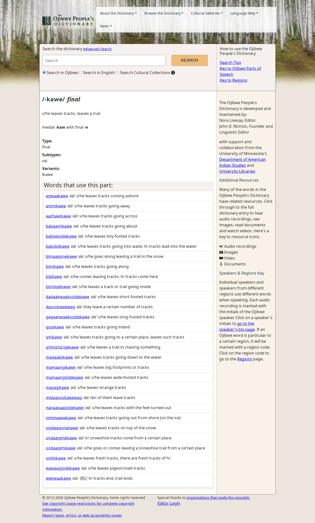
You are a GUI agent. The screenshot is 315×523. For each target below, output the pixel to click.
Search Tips (230, 62)
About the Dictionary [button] (117, 13)
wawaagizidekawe (63, 468)
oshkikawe (56, 458)
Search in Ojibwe (62, 72)
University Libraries (237, 171)
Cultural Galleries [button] (205, 13)
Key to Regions (233, 80)
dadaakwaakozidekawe (67, 296)
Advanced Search (97, 48)
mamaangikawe (61, 367)
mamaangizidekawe (64, 377)
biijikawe (54, 276)
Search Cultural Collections (144, 72)
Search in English (98, 72)
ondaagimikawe (61, 448)
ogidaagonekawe (62, 428)
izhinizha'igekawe (62, 347)
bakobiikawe (57, 246)
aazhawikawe (58, 216)
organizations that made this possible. (218, 497)
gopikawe (55, 327)
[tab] (128, 185)
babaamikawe (59, 226)
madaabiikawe (59, 357)
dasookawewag (60, 306)
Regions (244, 359)
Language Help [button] (242, 13)
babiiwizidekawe (61, 236)
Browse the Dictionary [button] (162, 13)
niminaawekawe (61, 417)
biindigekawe (58, 286)
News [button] (104, 26)
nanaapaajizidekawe (65, 407)
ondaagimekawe (61, 438)
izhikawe (54, 337)
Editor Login (169, 503)
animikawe (56, 206)
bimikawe (55, 266)
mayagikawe (57, 387)
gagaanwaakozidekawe (68, 317)
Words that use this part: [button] (78, 185)
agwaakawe (57, 196)
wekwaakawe (58, 478)
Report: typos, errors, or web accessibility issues (82, 515)
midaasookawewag (64, 397)
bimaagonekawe (61, 256)
